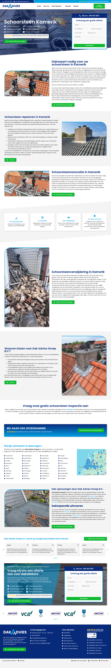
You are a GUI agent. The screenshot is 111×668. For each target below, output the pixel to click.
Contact (75, 6)
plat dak (66, 512)
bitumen (54, 502)
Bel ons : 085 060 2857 (90, 16)
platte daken (76, 515)
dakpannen (91, 496)
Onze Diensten (56, 6)
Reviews (68, 6)
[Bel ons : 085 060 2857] (80, 15)
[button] (3, 549)
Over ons (46, 6)
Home (39, 6)
